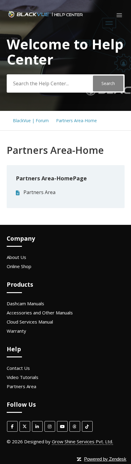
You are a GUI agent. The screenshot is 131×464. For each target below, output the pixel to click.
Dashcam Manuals (25, 303)
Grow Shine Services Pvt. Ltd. (82, 441)
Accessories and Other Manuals (40, 313)
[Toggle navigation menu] (119, 15)
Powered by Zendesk (105, 459)
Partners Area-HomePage (51, 178)
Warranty (16, 331)
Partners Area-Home (76, 120)
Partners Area (39, 192)
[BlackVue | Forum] (45, 18)
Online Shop (19, 266)
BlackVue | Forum (31, 120)
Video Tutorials (22, 377)
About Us (16, 257)
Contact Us (18, 368)
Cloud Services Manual (30, 322)
